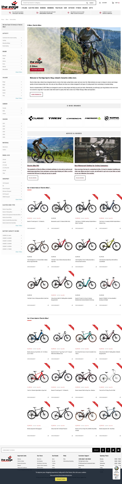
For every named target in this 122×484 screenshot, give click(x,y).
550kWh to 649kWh (7, 246)
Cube (4, 58)
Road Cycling (6, 46)
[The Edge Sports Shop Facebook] (108, 450)
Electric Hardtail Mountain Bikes (10, 220)
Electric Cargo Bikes (7, 209)
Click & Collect (21, 461)
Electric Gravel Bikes (7, 217)
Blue (4, 87)
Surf (65, 8)
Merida (4, 66)
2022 (4, 126)
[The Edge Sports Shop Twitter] (113, 450)
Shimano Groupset (7, 191)
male (4, 110)
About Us (39, 459)
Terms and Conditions (22, 467)
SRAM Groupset (6, 196)
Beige (4, 82)
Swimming (50, 8)
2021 (4, 123)
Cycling (24, 8)
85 (3, 185)
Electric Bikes (33, 8)
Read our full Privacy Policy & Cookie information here (61, 475)
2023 (4, 128)
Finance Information (22, 463)
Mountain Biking (6, 43)
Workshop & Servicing (42, 463)
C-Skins (53, 463)
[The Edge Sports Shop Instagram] (103, 450)
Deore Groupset (6, 188)
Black (4, 84)
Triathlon (58, 8)
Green (4, 92)
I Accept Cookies (61, 479)
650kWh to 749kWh (7, 249)
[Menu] (119, 466)
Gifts (91, 8)
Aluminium (5, 147)
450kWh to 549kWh (7, 243)
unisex (4, 113)
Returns (19, 465)
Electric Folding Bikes (7, 212)
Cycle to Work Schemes (42, 465)
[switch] (116, 478)
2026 (4, 137)
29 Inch (4, 170)
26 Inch (4, 162)
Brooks (53, 461)
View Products (36, 94)
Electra (4, 61)
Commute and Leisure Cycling (10, 37)
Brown (4, 90)
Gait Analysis (40, 461)
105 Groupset (6, 183)
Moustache (5, 69)
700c (4, 173)
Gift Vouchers (40, 467)
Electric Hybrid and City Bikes (9, 223)
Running (43, 8)
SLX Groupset (6, 194)
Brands (85, 8)
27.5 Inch (5, 165)
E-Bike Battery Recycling (68, 461)
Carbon (4, 149)
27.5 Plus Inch (6, 167)
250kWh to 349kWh (7, 238)
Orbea (53, 467)
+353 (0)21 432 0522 (85, 459)
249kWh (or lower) (7, 235)
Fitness (78, 8)
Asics (53, 459)
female (4, 108)
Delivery (19, 459)
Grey (4, 95)
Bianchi (4, 55)
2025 (4, 134)
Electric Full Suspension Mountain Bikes (11, 214)
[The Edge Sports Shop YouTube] (118, 450)
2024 (4, 131)
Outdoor (71, 8)
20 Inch (4, 159)
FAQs (64, 459)
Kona (4, 64)
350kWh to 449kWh (7, 241)
